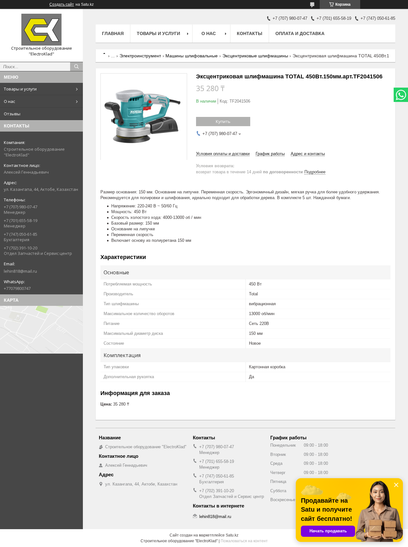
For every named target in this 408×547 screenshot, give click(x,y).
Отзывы (12, 114)
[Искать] (76, 66)
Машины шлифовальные (191, 55)
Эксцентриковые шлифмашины (255, 55)
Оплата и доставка (299, 33)
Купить (223, 121)
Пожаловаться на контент (244, 541)
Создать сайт (61, 4)
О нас (9, 101)
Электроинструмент (140, 55)
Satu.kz (232, 535)
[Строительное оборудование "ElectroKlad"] (41, 30)
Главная (113, 33)
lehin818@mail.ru (20, 271)
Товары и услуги (20, 89)
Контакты (249, 33)
